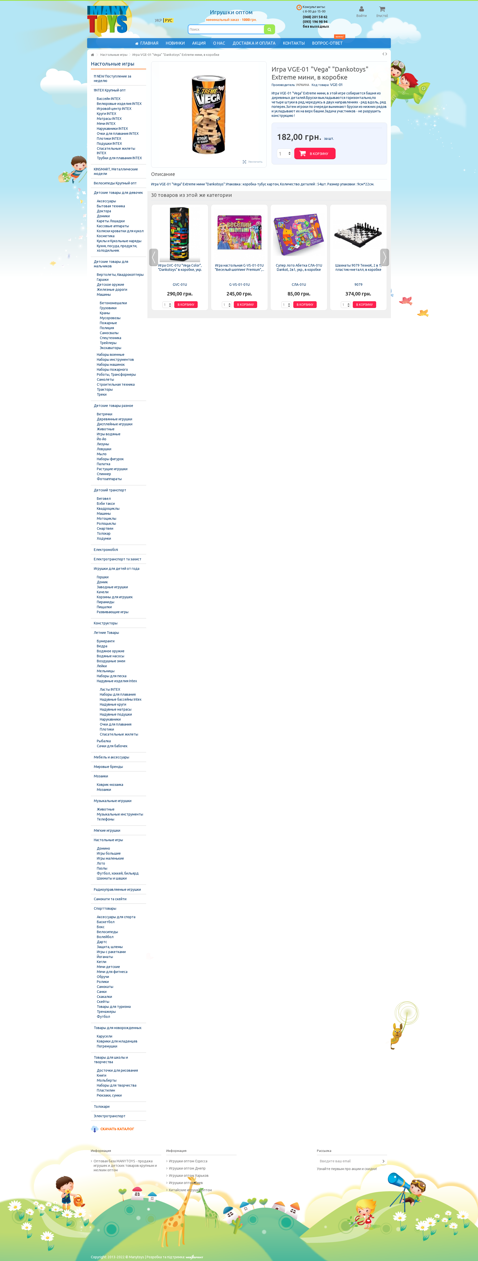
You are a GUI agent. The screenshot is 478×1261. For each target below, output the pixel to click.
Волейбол (105, 937)
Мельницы (106, 671)
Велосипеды (107, 932)
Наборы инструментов (115, 360)
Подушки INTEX (109, 144)
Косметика (106, 236)
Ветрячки (104, 414)
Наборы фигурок (110, 459)
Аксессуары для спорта (116, 917)
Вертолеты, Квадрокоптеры (120, 275)
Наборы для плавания (118, 694)
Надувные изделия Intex (117, 681)
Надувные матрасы (115, 709)
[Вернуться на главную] (92, 55)
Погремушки (107, 1046)
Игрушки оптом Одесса (188, 1161)
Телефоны (105, 819)
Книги (101, 1075)
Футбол (103, 1017)
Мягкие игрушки (107, 830)
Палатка (103, 464)
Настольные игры (108, 840)
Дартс (102, 942)
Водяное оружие (110, 651)
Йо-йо (101, 439)
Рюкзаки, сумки (109, 1095)
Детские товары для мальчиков (111, 264)
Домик (102, 582)
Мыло (102, 454)
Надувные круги (113, 704)
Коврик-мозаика (110, 785)
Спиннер (104, 474)
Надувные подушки (116, 714)
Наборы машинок (111, 365)
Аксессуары (106, 201)
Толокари (102, 1107)
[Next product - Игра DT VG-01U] (386, 54)
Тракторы (105, 389)
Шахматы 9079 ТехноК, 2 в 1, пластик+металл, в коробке (358, 267)
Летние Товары (106, 633)
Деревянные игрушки (114, 419)
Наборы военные (110, 355)
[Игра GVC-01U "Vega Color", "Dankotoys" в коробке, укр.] (180, 234)
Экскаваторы (110, 348)
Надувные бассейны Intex (120, 699)
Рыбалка (104, 741)
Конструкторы (106, 623)
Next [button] (384, 257)
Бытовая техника (111, 206)
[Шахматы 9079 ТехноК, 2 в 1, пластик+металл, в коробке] (358, 234)
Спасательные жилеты (119, 734)
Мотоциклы (106, 518)
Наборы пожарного (112, 369)
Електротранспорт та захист (117, 559)
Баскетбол (106, 922)
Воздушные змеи (111, 661)
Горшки (103, 577)
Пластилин (106, 1090)
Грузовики (108, 308)
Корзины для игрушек (115, 597)
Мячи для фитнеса (112, 972)
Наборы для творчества (116, 1085)
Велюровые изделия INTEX (119, 104)
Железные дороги (112, 290)
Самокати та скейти (110, 899)
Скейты (103, 1002)
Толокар (104, 533)
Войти (362, 15)
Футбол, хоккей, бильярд (118, 873)
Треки (102, 394)
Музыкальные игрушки (112, 801)
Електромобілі (106, 550)
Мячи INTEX (106, 124)
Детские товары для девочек (118, 193)
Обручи (103, 977)
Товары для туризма (114, 1007)
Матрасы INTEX (109, 119)
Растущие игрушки (112, 469)
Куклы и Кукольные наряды (119, 241)
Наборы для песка (111, 676)
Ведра (102, 646)
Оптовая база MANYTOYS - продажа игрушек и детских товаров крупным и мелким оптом (125, 1165)
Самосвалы (109, 333)
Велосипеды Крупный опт (115, 183)
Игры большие (109, 853)
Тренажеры (106, 1012)
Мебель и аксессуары (111, 757)
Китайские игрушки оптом (190, 1190)
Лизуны (103, 444)
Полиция (107, 328)
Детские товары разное (113, 406)
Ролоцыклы (106, 523)
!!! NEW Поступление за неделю (112, 78)
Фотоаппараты (109, 479)
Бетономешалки (113, 303)
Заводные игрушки (112, 587)
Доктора (104, 211)
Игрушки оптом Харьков (189, 1176)
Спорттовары (105, 908)
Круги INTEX (106, 114)
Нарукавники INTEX (112, 129)
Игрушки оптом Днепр (187, 1168)
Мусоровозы (110, 318)
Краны (105, 313)
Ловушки (104, 449)
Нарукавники (110, 719)
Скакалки (104, 997)
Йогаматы (105, 957)
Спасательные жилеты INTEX (116, 151)
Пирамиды (105, 602)
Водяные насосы (110, 656)
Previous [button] (153, 257)
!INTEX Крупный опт (110, 90)
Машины (104, 295)
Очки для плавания (115, 724)
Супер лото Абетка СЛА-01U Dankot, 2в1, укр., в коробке (299, 267)
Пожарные (108, 323)
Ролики (103, 982)
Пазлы (102, 868)
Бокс (101, 927)
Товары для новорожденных (117, 1028)
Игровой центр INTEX (114, 109)
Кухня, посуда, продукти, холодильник (117, 248)
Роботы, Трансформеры (116, 374)
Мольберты (107, 1080)
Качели (103, 592)
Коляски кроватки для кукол (120, 231)
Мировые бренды (108, 767)
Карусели (104, 1036)
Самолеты (105, 379)
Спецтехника (110, 338)
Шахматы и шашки (112, 878)
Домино (103, 848)
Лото (101, 863)
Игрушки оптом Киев (186, 1183)
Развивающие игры (112, 612)
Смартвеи (105, 528)
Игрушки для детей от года (116, 569)
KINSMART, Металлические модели (116, 171)
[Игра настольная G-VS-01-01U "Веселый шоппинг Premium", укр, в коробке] (239, 234)
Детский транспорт (110, 490)
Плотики (107, 729)
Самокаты (105, 987)
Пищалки (104, 607)
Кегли (101, 962)
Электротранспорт (109, 1116)
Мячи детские (108, 967)
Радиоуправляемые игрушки (117, 889)
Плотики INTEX (109, 139)
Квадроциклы (108, 509)
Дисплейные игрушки (114, 424)
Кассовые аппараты (113, 226)
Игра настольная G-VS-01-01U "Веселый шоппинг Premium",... (239, 267)
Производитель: (283, 84)
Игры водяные (108, 434)
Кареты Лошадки (111, 221)
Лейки (102, 666)
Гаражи (103, 280)
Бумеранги (106, 641)
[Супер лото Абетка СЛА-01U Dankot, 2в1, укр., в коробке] (299, 234)
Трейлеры (108, 343)
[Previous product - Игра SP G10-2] (383, 54)
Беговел (104, 499)
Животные (106, 429)
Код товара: (320, 84)
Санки (102, 992)
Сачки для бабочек (112, 746)
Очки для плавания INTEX (118, 134)
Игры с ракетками (111, 952)
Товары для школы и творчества (111, 1059)
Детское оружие (110, 285)
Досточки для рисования (117, 1070)
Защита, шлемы (110, 947)
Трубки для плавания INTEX (119, 158)
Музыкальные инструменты (120, 814)
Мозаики (101, 776)
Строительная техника (116, 384)
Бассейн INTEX (108, 99)
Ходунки (104, 538)
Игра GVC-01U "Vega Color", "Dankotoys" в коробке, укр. (180, 267)
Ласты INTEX (110, 689)
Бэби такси (106, 504)
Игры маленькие (110, 858)
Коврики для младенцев (117, 1041)
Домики (103, 216)
